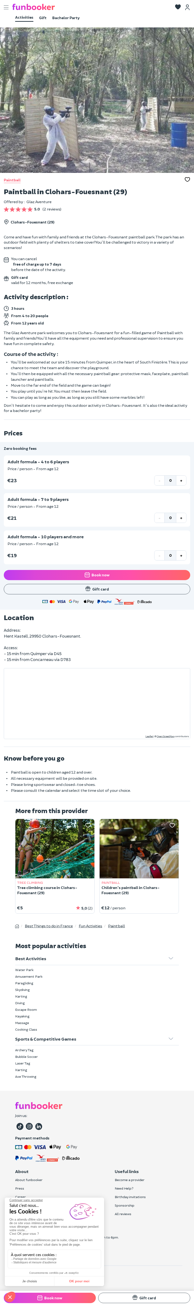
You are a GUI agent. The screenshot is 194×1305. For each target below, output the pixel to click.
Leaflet (149, 736)
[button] (178, 7)
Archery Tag (24, 1050)
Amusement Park (29, 976)
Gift (43, 17)
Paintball (12, 180)
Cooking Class (26, 1029)
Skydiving (22, 990)
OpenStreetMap (165, 736)
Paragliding (24, 983)
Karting (21, 996)
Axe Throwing (25, 1076)
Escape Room (26, 1009)
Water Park (24, 970)
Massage (22, 1023)
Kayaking (22, 1016)
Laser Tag (22, 1063)
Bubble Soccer (26, 1057)
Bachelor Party (66, 17)
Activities (24, 17)
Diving (20, 1003)
